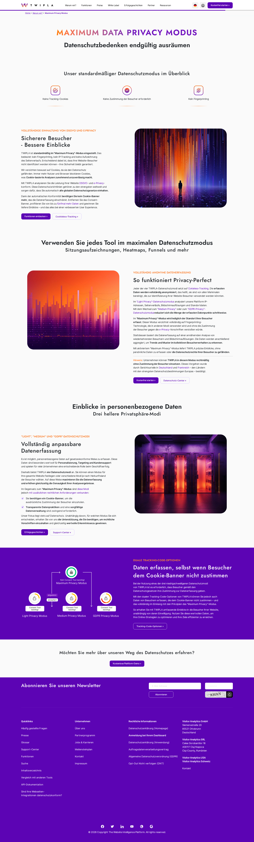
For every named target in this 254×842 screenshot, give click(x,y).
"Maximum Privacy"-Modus (201, 604)
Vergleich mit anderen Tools (36, 777)
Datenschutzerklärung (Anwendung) (149, 742)
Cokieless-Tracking (198, 288)
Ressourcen (165, 5)
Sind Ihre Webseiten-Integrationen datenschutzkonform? (41, 793)
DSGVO (83, 183)
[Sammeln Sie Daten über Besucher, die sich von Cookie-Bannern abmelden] (70, 593)
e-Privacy (99, 183)
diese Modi (83, 489)
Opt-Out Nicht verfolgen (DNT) (146, 763)
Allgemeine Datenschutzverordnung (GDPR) (153, 756)
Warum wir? (37, 13)
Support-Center (30, 749)
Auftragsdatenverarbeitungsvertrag (149, 749)
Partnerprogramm (85, 735)
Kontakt (79, 756)
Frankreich (183, 367)
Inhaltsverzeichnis (31, 770)
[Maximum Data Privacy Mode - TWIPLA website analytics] (181, 167)
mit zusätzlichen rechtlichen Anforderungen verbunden (58, 492)
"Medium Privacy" (166, 309)
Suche (24, 763)
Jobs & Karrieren (84, 742)
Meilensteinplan (83, 749)
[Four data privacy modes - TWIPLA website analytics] (181, 473)
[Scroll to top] (247, 827)
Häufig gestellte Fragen (34, 728)
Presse (25, 735)
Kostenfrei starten (219, 5)
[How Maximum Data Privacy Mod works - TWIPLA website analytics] (73, 309)
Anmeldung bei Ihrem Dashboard (147, 735)
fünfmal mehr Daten (68, 203)
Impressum (81, 763)
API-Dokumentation (32, 784)
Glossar (25, 742)
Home (28, 13)
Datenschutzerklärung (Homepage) (148, 728)
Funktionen (86, 5)
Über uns (80, 728)
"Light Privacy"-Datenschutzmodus (155, 301)
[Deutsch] (195, 5)
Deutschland (165, 367)
